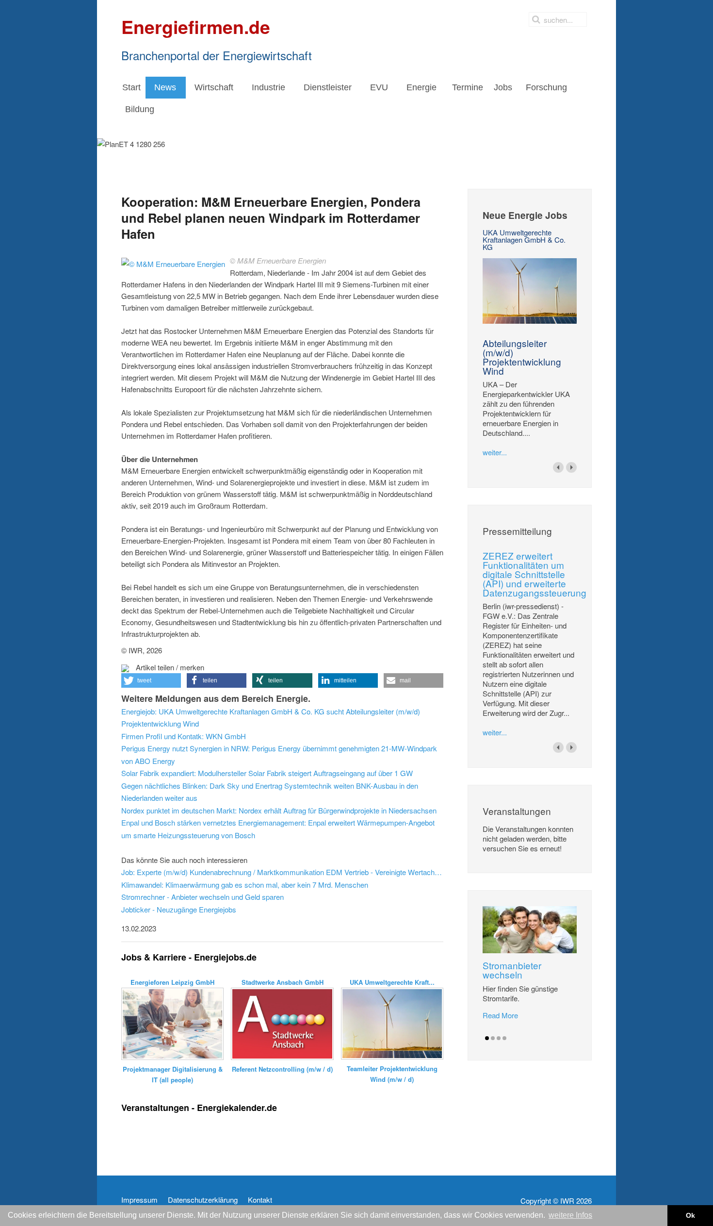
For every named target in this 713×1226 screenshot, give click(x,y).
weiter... (495, 452)
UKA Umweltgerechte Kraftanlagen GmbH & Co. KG (524, 239)
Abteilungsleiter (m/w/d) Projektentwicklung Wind (522, 356)
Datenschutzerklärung (203, 1200)
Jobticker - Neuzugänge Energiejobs (178, 909)
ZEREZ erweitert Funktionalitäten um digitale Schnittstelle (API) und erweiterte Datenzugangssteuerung (534, 574)
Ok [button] (690, 1215)
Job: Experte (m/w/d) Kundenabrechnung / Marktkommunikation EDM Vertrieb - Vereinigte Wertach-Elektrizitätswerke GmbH (282, 872)
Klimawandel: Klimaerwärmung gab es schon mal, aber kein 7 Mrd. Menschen (244, 884)
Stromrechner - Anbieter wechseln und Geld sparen (202, 897)
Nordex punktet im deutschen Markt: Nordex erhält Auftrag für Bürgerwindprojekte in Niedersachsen (279, 810)
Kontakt (260, 1200)
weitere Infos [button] (570, 1215)
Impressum (139, 1200)
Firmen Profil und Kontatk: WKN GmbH (183, 736)
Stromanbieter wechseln (512, 970)
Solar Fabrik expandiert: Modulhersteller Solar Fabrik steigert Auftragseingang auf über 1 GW (267, 773)
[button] (151, 680)
